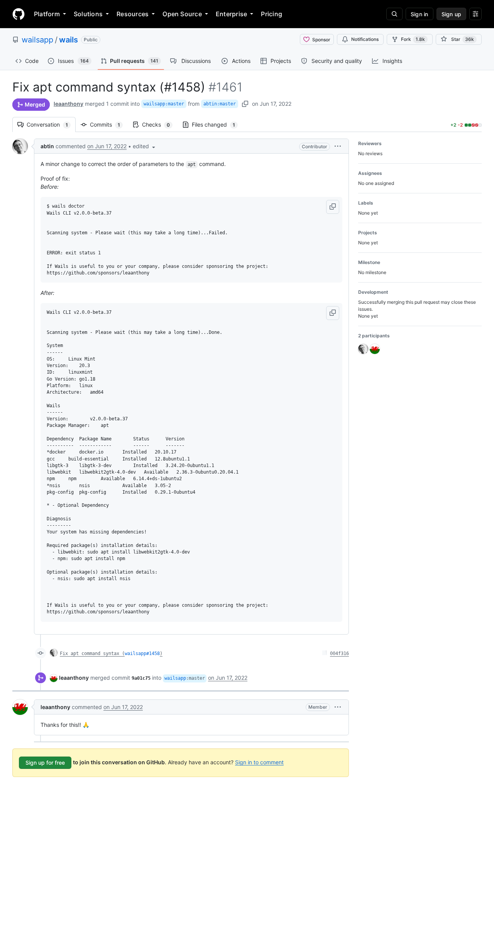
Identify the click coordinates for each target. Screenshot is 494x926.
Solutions (88, 14)
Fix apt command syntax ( (92, 653)
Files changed (217, 124)
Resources (133, 14)
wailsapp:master (164, 104)
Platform (47, 14)
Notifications (365, 39)
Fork (413, 39)
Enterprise (231, 14)
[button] (145, 146)
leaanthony (68, 103)
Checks (160, 124)
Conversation (51, 124)
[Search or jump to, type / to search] (394, 14)
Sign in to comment (259, 761)
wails (68, 39)
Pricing (271, 14)
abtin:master (219, 104)
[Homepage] (18, 14)
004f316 (339, 653)
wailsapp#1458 (142, 653)
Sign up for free (45, 762)
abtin (47, 146)
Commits (109, 124)
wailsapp (37, 39)
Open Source (182, 14)
